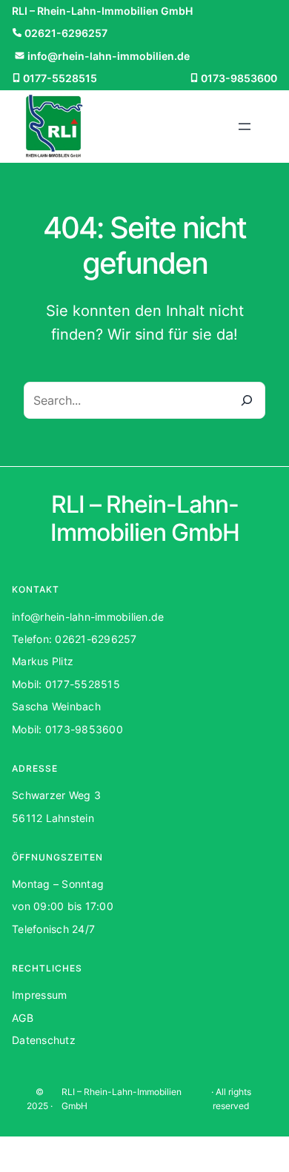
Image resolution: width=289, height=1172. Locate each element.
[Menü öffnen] (244, 126)
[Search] (247, 400)
